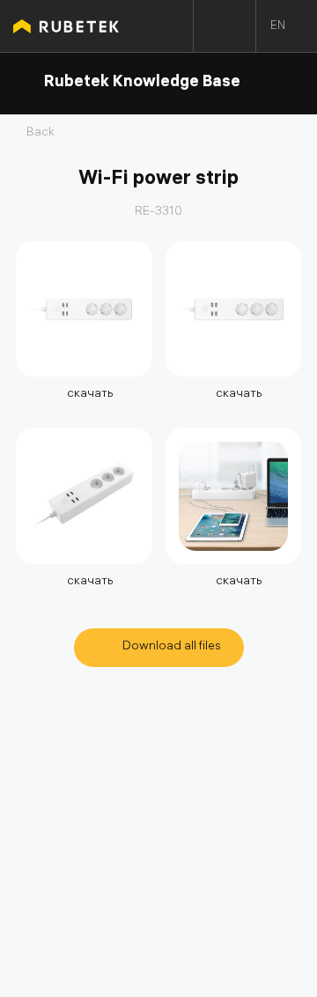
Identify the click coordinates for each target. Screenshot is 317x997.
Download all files (171, 647)
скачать (89, 394)
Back (40, 134)
